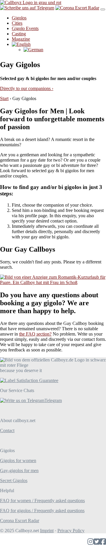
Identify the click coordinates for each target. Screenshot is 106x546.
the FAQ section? (35, 333)
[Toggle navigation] (102, 9)
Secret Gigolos (13, 480)
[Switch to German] (33, 49)
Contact (7, 430)
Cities (17, 23)
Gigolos (19, 17)
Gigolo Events (25, 28)
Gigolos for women (18, 460)
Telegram (53, 400)
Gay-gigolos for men (19, 470)
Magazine (21, 39)
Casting (19, 33)
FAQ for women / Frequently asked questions (42, 500)
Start (4, 98)
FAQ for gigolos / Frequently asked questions (42, 510)
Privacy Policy (71, 530)
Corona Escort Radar (19, 520)
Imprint (47, 530)
